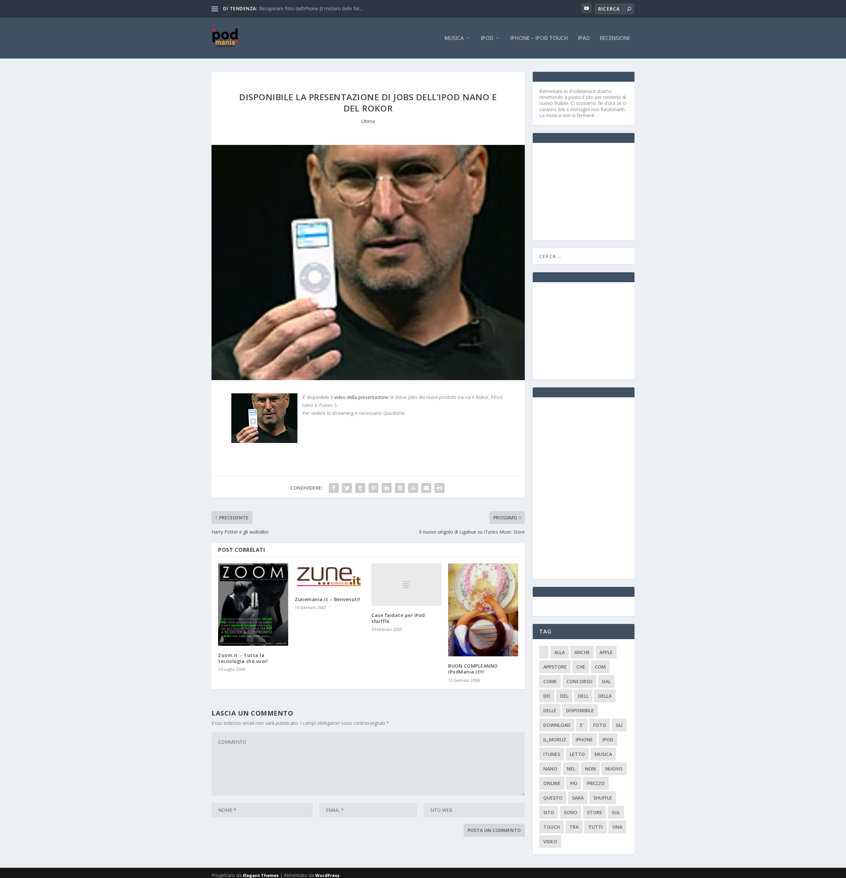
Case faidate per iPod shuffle (398, 618)
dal (606, 681)
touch (551, 827)
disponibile (580, 710)
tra (574, 827)
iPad (584, 38)
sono (570, 812)
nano (550, 769)
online (551, 783)
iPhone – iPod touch (539, 38)
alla (559, 652)
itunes (551, 754)
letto (577, 754)
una (617, 827)
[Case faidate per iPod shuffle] (406, 584)
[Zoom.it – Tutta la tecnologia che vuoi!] (253, 604)
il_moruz (554, 739)
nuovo (614, 769)
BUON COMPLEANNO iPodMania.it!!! (473, 669)
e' (582, 725)
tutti (595, 827)
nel (571, 769)
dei (547, 696)
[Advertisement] (588, 191)
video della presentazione (361, 397)
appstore (555, 667)
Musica (454, 38)
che (580, 667)
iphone (584, 739)
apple (606, 652)
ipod (607, 739)
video (550, 841)
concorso (579, 681)
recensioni (615, 38)
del (564, 696)
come (550, 681)
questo (552, 798)
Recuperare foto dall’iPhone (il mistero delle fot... (311, 8)
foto (599, 725)
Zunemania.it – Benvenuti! (327, 599)
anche (582, 652)
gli (619, 725)
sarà (578, 798)
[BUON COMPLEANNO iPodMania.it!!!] (483, 609)
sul (616, 812)
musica (603, 754)
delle (550, 710)
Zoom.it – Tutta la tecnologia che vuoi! (243, 658)
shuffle (602, 798)
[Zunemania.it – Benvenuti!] (330, 576)
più (573, 783)
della (605, 696)
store (594, 812)
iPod (487, 38)
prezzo (596, 783)
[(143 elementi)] (544, 652)
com (600, 667)
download (556, 725)
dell (583, 696)
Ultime (368, 121)
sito (548, 812)
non (590, 769)
